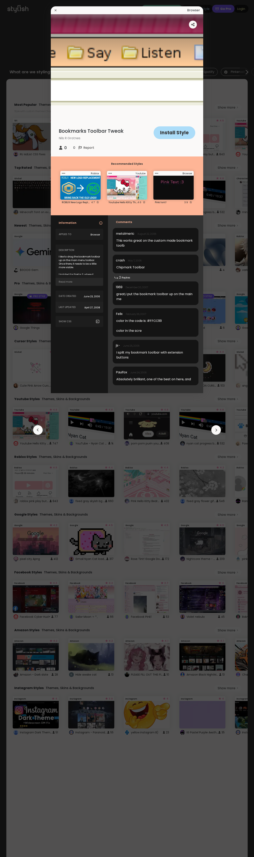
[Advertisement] (16, 428)
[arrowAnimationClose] (38, 430)
